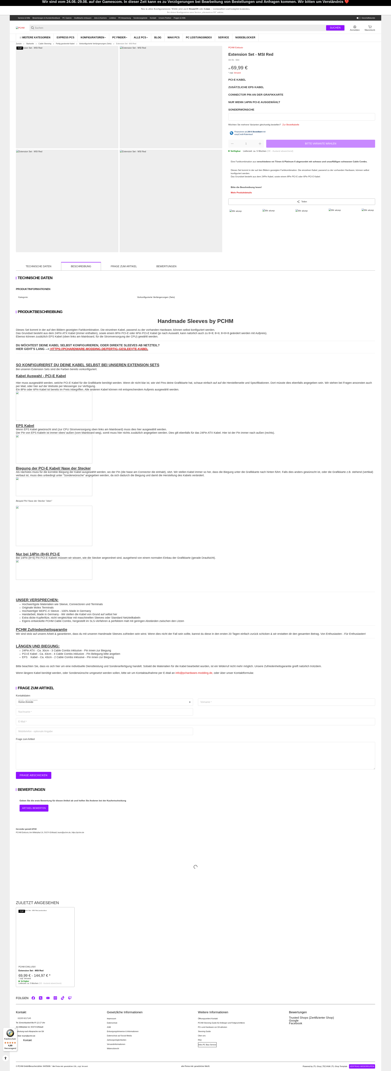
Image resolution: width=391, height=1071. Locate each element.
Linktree (112, 18)
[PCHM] (20, 28)
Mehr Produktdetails (241, 192)
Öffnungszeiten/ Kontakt (208, 1019)
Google (294, 1020)
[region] (195, 37)
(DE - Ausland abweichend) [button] (280, 151)
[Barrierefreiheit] (5, 1058)
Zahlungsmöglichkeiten (116, 1040)
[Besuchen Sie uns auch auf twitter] (40, 998)
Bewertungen (166, 266)
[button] (45, 936)
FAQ (199, 1040)
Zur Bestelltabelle (290, 124)
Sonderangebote (140, 18)
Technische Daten (38, 266)
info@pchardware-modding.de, (194, 672)
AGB (109, 1027)
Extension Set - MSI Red (126, 44)
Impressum (111, 1019)
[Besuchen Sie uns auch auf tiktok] (62, 998)
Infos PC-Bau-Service (207, 1045)
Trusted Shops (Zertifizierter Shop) (311, 1017)
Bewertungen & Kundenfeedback (46, 18)
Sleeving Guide (204, 1031)
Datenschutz (112, 1023)
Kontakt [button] (27, 1040)
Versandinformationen (116, 1044)
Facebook (295, 1023)
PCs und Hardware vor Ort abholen (212, 1027)
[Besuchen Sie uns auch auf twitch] (70, 998)
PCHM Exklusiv (235, 47)
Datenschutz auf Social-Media (119, 1036)
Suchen (335, 27)
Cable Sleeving (44, 44)
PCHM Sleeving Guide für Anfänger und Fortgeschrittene (221, 1023)
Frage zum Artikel (124, 266)
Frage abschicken (34, 775)
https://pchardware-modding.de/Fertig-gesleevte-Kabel (99, 349)
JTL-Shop (317, 1066)
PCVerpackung (124, 18)
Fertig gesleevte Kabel (65, 44)
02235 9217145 (24, 1018)
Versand (237, 73)
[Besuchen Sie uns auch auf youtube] (48, 998)
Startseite (30, 44)
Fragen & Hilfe (180, 18)
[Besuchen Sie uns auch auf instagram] (55, 998)
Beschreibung (81, 266)
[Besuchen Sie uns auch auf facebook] (33, 998)
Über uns (202, 1036)
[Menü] (15, 1029)
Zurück (19, 44)
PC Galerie (67, 18)
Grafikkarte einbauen (82, 18)
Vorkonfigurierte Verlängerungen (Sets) (95, 44)
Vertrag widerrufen (362, 1066)
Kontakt (153, 18)
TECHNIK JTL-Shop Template (335, 1066)
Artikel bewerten (34, 808)
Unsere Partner (165, 18)
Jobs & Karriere (100, 18)
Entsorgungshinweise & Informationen (123, 1031)
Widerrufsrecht (113, 1048)
